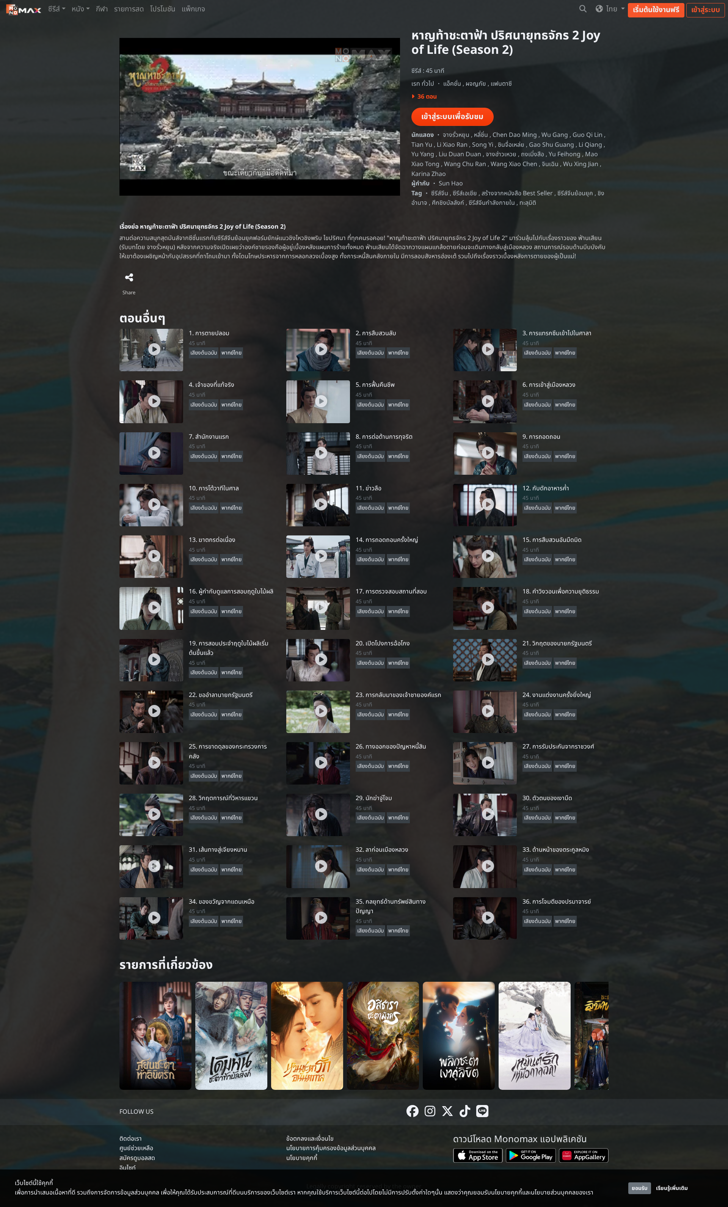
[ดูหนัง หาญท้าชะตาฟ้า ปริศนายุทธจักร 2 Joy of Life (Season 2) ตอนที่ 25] (151, 763)
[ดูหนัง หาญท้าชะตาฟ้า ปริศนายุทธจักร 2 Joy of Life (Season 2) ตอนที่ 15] (485, 556)
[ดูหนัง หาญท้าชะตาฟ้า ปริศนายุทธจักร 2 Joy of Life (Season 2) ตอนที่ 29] (318, 814)
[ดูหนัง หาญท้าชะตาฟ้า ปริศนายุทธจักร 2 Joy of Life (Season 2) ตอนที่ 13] (151, 556)
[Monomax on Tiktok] (465, 1112)
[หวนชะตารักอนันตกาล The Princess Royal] (307, 1035)
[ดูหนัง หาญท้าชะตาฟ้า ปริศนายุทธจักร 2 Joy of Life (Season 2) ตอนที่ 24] (485, 711)
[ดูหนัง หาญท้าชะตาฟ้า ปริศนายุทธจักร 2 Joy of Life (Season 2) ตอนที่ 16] (151, 608)
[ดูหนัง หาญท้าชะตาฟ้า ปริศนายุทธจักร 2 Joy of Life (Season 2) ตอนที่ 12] (485, 504)
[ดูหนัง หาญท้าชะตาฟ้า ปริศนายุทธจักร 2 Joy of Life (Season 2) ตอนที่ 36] (485, 918)
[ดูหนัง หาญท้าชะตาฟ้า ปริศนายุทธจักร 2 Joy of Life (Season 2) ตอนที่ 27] (485, 763)
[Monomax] (24, 9)
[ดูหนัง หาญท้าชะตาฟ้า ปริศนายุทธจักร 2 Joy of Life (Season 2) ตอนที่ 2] (318, 350)
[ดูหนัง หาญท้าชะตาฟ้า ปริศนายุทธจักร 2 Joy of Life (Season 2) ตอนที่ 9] (485, 453)
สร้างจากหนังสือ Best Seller (517, 193)
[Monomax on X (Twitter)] (447, 1112)
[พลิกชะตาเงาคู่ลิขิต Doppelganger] (459, 1035)
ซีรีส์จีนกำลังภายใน (492, 202)
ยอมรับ (640, 1188)
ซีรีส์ (54, 9)
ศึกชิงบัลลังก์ (448, 202)
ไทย (611, 9)
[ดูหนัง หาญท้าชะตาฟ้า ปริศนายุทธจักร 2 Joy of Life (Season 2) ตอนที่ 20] (318, 659)
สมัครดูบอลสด (137, 1158)
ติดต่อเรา (130, 1138)
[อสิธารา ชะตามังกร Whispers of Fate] (383, 1035)
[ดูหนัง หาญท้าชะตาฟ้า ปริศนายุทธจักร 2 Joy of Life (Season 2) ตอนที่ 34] (151, 918)
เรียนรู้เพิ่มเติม (672, 1188)
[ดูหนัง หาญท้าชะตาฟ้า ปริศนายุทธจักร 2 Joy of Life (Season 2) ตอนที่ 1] (151, 350)
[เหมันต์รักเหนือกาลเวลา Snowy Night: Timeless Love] (535, 1035)
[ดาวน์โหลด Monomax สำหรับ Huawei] (584, 1157)
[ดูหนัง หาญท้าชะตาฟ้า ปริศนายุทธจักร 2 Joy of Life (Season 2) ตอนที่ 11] (318, 504)
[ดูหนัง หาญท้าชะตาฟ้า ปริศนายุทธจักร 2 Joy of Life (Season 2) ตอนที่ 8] (318, 453)
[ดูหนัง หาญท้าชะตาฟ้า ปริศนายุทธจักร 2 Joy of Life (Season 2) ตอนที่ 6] (485, 401)
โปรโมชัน (163, 9)
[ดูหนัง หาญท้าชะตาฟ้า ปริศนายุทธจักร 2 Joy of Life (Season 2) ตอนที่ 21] (485, 659)
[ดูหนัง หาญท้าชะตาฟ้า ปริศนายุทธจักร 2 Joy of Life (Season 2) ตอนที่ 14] (318, 556)
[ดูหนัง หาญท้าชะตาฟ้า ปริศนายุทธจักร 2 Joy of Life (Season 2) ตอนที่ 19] (151, 659)
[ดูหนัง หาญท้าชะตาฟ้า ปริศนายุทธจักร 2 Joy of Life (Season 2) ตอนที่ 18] (485, 608)
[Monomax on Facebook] (412, 1112)
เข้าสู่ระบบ (705, 10)
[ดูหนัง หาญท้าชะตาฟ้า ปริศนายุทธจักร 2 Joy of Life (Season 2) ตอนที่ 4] (151, 401)
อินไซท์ (127, 1167)
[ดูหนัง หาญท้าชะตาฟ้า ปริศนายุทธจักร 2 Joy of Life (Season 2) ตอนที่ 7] (151, 453)
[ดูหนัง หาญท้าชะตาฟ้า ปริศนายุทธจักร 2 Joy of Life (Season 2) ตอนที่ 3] (485, 350)
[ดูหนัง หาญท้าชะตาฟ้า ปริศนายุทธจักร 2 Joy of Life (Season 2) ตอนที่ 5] (318, 401)
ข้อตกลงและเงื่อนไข (310, 1138)
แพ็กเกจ (193, 9)
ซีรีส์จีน (439, 193)
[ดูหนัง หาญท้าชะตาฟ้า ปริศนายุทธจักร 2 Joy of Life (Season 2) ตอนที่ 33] (485, 866)
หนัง (78, 9)
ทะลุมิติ (527, 202)
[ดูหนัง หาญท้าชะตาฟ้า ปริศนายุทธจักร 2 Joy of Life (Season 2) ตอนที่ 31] (151, 866)
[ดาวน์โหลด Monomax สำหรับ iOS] (478, 1157)
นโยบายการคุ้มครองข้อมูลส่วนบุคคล (331, 1148)
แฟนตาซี (501, 83)
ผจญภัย (476, 83)
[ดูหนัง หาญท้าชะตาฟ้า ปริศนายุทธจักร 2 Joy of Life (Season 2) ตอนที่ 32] (318, 866)
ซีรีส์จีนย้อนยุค (575, 193)
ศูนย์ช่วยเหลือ (136, 1148)
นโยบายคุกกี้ (301, 1158)
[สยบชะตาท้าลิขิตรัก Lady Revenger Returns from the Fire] (155, 1035)
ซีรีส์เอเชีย (465, 193)
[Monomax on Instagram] (430, 1112)
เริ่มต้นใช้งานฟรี (656, 10)
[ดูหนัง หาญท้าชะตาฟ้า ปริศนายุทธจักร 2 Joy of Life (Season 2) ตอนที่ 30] (485, 814)
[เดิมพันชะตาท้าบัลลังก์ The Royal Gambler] (231, 1035)
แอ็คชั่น (452, 83)
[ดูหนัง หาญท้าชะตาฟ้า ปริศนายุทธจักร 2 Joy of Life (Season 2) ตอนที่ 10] (151, 504)
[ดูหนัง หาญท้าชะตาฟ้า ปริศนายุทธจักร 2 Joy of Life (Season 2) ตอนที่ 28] (151, 814)
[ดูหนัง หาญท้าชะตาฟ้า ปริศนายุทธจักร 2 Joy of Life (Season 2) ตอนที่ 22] (151, 711)
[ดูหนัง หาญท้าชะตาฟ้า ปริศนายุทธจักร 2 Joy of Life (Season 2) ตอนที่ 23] (318, 711)
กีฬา (102, 9)
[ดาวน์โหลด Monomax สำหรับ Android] (530, 1157)
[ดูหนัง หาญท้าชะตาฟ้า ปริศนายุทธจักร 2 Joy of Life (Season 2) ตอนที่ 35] (318, 918)
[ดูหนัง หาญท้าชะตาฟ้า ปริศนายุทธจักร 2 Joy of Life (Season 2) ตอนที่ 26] (318, 763)
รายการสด (129, 9)
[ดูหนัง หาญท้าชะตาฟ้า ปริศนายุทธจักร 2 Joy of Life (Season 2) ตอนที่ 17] (318, 608)
